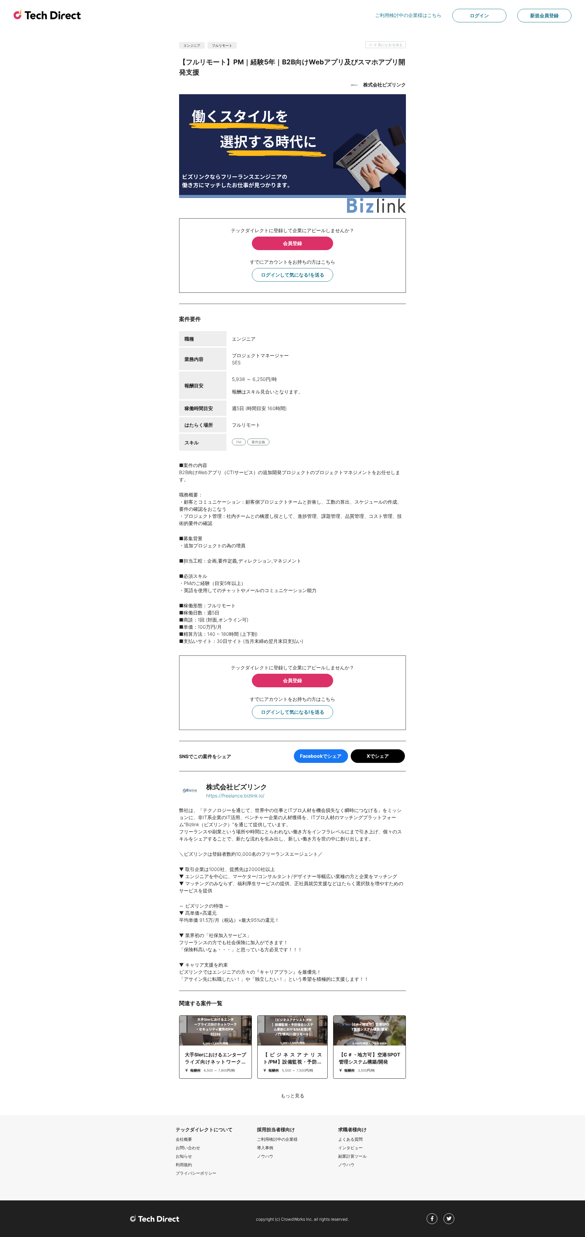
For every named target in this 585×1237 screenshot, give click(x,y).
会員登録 (292, 243)
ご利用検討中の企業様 (277, 1139)
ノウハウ (265, 1156)
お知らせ (184, 1156)
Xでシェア (378, 756)
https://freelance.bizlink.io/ (235, 795)
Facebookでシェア (321, 756)
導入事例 (265, 1147)
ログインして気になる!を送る (292, 275)
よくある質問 (350, 1139)
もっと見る (292, 1095)
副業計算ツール (352, 1156)
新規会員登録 (544, 15)
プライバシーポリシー (196, 1173)
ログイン (479, 15)
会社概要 (184, 1139)
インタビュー (350, 1147)
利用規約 (184, 1164)
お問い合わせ (188, 1147)
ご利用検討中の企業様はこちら (408, 15)
